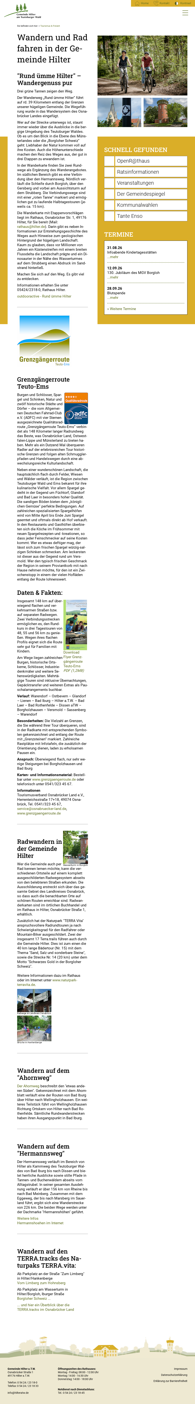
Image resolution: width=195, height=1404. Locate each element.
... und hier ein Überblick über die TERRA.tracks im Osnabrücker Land (45, 1307)
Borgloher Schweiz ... (34, 1298)
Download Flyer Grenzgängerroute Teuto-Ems (73, 661)
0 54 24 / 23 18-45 (74, 1392)
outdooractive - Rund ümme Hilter (44, 296)
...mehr (112, 257)
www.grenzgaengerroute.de (54, 779)
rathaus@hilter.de (31, 226)
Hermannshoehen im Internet (40, 1223)
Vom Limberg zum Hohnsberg (41, 1283)
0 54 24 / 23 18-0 (27, 1382)
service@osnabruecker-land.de (41, 809)
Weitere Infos (27, 1218)
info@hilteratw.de (18, 1392)
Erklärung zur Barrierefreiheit (170, 1381)
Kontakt (164, 3)
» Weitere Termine (121, 309)
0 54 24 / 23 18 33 (27, 1385)
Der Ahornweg (28, 1086)
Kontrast (185, 3)
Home (144, 3)
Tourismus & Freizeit (50, 26)
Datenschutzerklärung (174, 1374)
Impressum (180, 1368)
